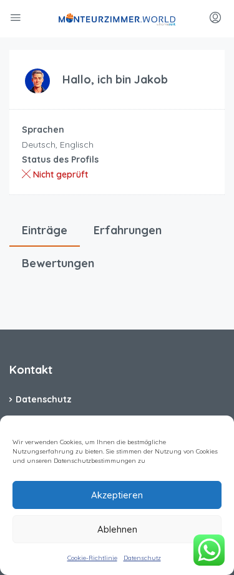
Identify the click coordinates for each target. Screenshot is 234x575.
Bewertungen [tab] (58, 263)
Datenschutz (142, 558)
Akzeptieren (117, 495)
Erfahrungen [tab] (128, 230)
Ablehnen (117, 529)
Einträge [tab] (44, 230)
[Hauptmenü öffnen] (17, 18)
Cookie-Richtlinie (92, 558)
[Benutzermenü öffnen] (217, 18)
